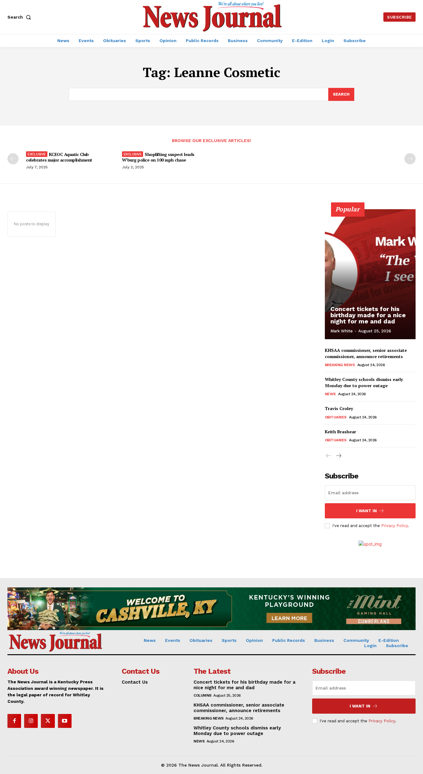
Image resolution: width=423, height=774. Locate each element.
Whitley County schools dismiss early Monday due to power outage (364, 382)
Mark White (341, 331)
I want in (366, 510)
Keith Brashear (340, 432)
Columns (203, 695)
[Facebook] (14, 721)
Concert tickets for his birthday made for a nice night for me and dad (368, 315)
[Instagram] (31, 721)
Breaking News (340, 365)
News (330, 394)
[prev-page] (13, 158)
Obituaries (336, 417)
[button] (20, 17)
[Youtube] (65, 721)
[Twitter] (48, 721)
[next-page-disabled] (410, 158)
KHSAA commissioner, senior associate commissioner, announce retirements (366, 353)
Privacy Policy (394, 525)
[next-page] (338, 456)
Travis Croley (339, 408)
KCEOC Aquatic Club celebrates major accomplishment (59, 157)
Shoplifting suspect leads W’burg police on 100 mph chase (158, 157)
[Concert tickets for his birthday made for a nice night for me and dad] (370, 274)
